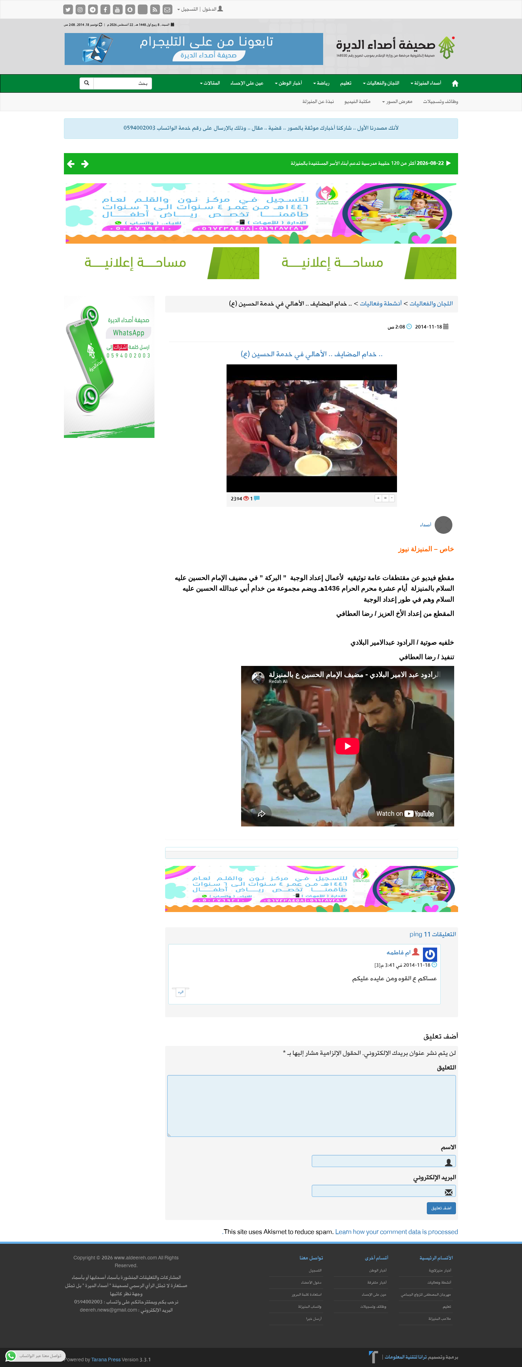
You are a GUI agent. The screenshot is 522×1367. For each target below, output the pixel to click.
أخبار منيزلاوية (440, 1270)
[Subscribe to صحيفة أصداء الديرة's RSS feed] (155, 9)
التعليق (446, 1068)
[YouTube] (118, 9)
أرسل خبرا (313, 1319)
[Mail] (167, 9)
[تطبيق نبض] (143, 9)
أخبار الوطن (290, 83)
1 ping (418, 934)
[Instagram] (81, 9)
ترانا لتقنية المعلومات (406, 1356)
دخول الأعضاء (311, 1282)
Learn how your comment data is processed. (340, 1232)
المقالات (211, 83)
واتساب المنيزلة (309, 1306)
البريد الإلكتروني (434, 1177)
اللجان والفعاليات (382, 83)
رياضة (323, 83)
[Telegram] (93, 9)
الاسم (448, 1147)
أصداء (425, 525)
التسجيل (315, 1270)
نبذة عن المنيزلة (318, 101)
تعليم (346, 83)
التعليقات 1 (441, 934)
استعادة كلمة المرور (306, 1294)
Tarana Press (106, 1360)
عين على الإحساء (246, 83)
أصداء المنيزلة (427, 83)
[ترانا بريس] (373, 1356)
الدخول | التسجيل (198, 9)
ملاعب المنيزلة (440, 1319)
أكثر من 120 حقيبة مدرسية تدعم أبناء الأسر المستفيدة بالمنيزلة (353, 163)
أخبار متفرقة (377, 1282)
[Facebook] (105, 9)
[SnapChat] (130, 9)
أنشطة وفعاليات (439, 1282)
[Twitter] (68, 9)
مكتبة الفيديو (357, 101)
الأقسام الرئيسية (436, 1258)
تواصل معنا (311, 1258)
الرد (180, 992)
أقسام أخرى (376, 1258)
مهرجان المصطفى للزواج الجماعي (426, 1294)
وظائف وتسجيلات (440, 101)
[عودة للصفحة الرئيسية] (396, 54)
